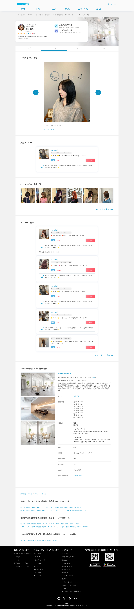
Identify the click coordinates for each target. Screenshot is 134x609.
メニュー (80, 48)
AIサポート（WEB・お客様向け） (71, 591)
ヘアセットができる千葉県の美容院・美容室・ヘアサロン (37, 527)
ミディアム (49, 129)
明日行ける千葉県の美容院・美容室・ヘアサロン (34, 524)
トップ (17, 15)
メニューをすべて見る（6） (104, 355)
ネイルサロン (18, 557)
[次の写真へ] (98, 92)
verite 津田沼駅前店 (57, 15)
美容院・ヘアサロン (27, 15)
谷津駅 (55, 540)
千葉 (36, 15)
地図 (93, 377)
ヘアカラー (57, 129)
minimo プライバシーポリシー (70, 582)
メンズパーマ (37, 566)
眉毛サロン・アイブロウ (21, 563)
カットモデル (37, 575)
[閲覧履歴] (107, 4)
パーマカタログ (38, 563)
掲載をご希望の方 (67, 566)
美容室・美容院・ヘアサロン (22, 553)
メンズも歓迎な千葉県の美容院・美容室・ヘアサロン (66, 524)
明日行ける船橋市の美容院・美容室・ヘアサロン (34, 507)
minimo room (66, 563)
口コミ (105, 48)
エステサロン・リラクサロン (22, 566)
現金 (74, 423)
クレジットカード (79, 429)
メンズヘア (37, 557)
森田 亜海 (67, 15)
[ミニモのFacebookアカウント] (70, 599)
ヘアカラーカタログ (39, 560)
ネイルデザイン (38, 569)
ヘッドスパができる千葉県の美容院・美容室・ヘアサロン (72, 527)
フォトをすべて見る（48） (104, 209)
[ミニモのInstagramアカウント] (58, 599)
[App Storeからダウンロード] (95, 565)
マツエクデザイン (39, 572)
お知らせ (64, 560)
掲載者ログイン (66, 572)
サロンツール (66, 569)
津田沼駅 (47, 15)
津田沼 (41, 15)
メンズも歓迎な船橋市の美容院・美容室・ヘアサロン (66, 507)
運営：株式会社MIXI (67, 557)
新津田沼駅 (31, 540)
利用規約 (64, 579)
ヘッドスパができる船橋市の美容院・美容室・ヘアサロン (72, 510)
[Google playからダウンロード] (109, 565)
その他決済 (77, 437)
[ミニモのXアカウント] (64, 599)
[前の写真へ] (36, 92)
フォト (74, 15)
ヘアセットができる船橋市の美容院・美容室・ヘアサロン (37, 510)
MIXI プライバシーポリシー (70, 585)
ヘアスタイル (37, 553)
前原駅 (49, 540)
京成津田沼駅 (40, 540)
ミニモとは (65, 553)
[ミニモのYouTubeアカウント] (75, 599)
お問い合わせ (77, 476)
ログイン (114, 4)
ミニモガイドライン (67, 575)
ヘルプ (64, 588)
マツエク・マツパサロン (21, 560)
